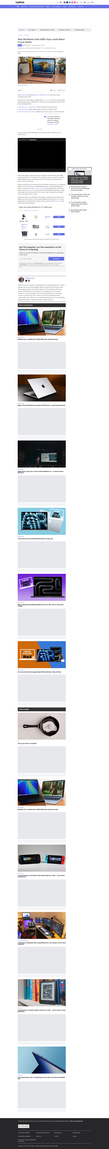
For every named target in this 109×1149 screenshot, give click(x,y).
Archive (56, 1136)
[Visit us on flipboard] (75, 2)
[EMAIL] (29, 281)
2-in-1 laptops (32, 30)
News (19, 45)
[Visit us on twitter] (67, 2)
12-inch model (39, 188)
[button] (90, 2)
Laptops (20, 35)
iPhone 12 (58, 201)
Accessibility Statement (24, 1136)
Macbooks (26, 35)
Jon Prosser (46, 100)
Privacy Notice (22, 264)
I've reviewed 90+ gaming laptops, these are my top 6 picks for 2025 (79, 204)
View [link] (59, 217)
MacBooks (24, 95)
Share (21, 90)
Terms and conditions (24, 1132)
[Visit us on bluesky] (70, 2)
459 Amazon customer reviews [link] (31, 210)
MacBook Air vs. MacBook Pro (28, 107)
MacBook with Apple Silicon (27, 112)
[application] (42, 155)
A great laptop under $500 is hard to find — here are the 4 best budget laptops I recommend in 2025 (79, 180)
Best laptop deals (79, 30)
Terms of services (38, 263)
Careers (75, 1136)
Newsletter (62, 90)
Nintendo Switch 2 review (47, 30)
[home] (18, 6)
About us (38, 1136)
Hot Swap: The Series (64, 30)
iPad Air (58, 199)
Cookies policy (76, 1132)
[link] (24, 217)
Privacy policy (58, 1132)
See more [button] (39, 129)
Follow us (54, 90)
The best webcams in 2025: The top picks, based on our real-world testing (80, 196)
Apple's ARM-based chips (42, 95)
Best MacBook (23, 109)
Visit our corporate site (76, 1121)
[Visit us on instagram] (72, 2)
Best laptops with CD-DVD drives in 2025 (79, 210)
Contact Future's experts (42, 1132)
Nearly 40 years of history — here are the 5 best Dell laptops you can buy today (80, 188)
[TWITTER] (26, 281)
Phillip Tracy (27, 45)
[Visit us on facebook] (65, 2)
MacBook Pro (31, 190)
